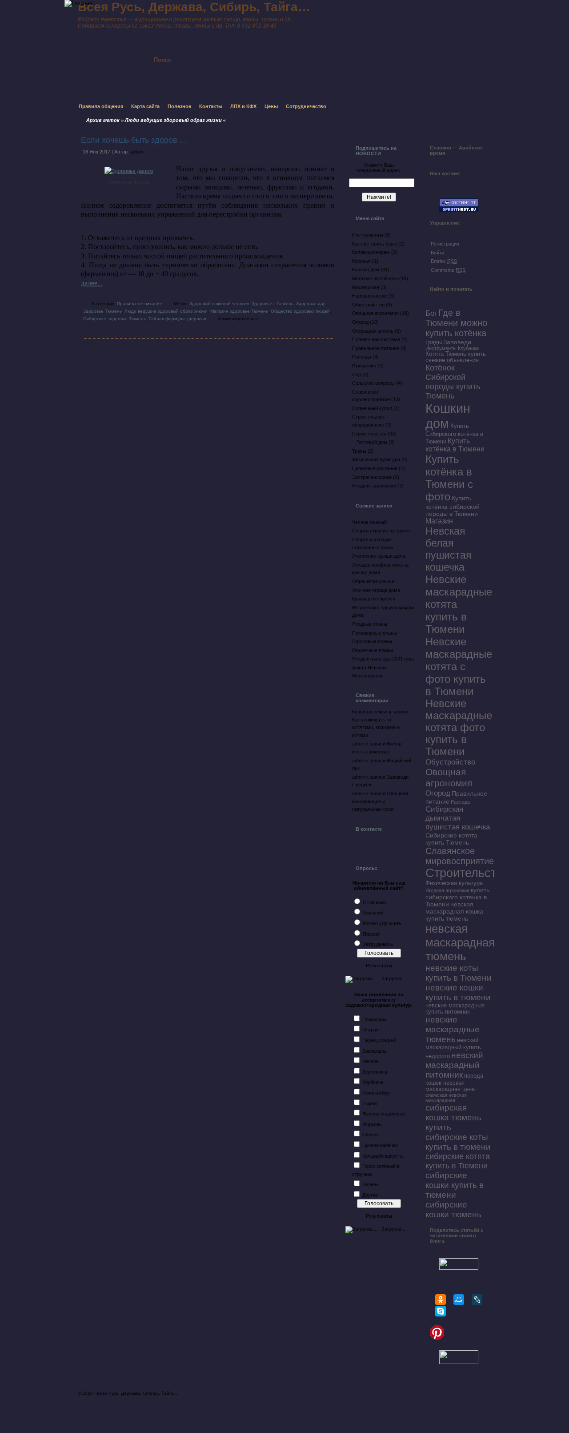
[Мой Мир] (458, 1299)
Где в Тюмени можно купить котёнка (456, 323)
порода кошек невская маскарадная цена (454, 1082)
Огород (360, 322)
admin (136, 151)
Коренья (361, 261)
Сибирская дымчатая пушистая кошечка (457, 818)
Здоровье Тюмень (102, 311)
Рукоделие (364, 365)
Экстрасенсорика (372, 477)
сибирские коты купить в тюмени (458, 1141)
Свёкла (370, 1134)
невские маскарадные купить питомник (455, 1008)
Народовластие (369, 295)
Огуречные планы (372, 650)
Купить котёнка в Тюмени (455, 445)
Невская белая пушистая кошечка (448, 549)
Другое (370, 1195)
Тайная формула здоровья (177, 318)
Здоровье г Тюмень (272, 303)
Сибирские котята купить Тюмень (451, 839)
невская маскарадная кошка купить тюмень (454, 911)
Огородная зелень (372, 331)
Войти (437, 252)
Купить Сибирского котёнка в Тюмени (454, 434)
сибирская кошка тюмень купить (453, 1117)
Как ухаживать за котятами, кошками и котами (376, 727)
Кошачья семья (370, 711)
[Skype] (440, 1311)
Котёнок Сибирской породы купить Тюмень (452, 381)
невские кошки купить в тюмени (458, 992)
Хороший (373, 912)
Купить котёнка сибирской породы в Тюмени (452, 506)
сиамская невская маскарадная (446, 1097)
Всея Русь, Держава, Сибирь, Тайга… (137, 1393)
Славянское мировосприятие (459, 856)
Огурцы (371, 1029)
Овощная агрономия (375, 313)
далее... (92, 283)
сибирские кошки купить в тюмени (454, 1185)
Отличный (374, 902)
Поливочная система (376, 339)
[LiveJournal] (477, 1299)
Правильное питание (139, 303)
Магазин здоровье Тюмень (239, 311)
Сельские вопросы (373, 383)
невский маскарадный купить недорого (453, 1048)
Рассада (361, 356)
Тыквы (369, 1103)
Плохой (371, 934)
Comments (448, 270)
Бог (431, 313)
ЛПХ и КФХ (243, 106)
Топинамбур (376, 1092)
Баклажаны (375, 1051)
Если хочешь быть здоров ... (133, 140)
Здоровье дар (311, 303)
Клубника (372, 1082)
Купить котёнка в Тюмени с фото (449, 478)
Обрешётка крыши (373, 581)
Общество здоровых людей (300, 311)
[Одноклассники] (440, 1299)
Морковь (372, 1124)
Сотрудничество (306, 106)
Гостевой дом (372, 442)
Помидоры (374, 1019)
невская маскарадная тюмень (460, 942)
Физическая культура (376, 459)
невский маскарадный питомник (454, 1065)
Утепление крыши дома (378, 556)
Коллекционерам (371, 252)
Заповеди (457, 342)
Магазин (439, 521)
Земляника (374, 1072)
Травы (359, 451)
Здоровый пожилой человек (219, 303)
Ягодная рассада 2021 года (383, 658)
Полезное (179, 106)
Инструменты (367, 234)
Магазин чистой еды (375, 278)
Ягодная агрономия (374, 485)
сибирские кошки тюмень (453, 1209)
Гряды (433, 342)
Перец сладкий (379, 1040)
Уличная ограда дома (376, 590)
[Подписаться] (261, 52)
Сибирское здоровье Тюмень (114, 318)
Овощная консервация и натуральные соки (380, 801)
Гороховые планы (372, 641)
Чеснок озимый (369, 522)
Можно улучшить (382, 923)
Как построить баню (374, 243)
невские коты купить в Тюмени (458, 972)
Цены (271, 106)
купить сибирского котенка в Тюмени (457, 897)
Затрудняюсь (378, 944)
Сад (356, 374)
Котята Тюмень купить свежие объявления (455, 357)
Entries (444, 261)
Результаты (379, 965)
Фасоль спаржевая (383, 1113)
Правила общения (101, 106)
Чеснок (370, 1061)
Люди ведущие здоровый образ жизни (166, 311)
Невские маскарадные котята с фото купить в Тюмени (458, 666)
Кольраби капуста (382, 1156)
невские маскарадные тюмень (452, 1029)
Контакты (210, 106)
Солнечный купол (372, 408)
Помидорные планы (374, 633)
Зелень (370, 1184)
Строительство (369, 433)
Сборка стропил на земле (381, 530)
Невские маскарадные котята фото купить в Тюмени (458, 727)
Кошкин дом (365, 269)
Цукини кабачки (380, 1145)
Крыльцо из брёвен (373, 598)
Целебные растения (374, 468)
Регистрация (445, 243)
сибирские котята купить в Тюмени (457, 1161)
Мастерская (365, 287)
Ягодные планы (369, 624)
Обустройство (368, 304)
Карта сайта (145, 106)
